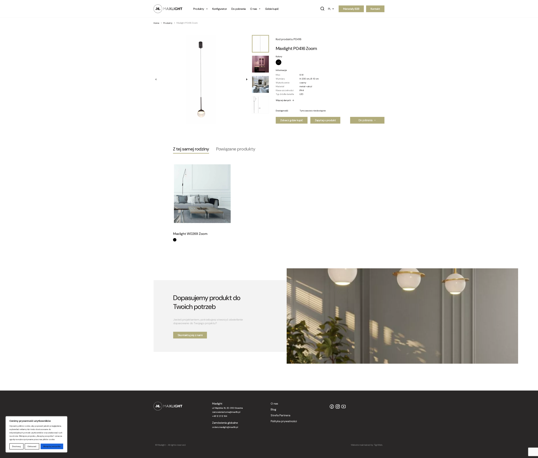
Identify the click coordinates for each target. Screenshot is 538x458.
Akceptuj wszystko (52, 446)
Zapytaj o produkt (325, 120)
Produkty (198, 9)
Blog (273, 409)
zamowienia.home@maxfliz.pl (226, 412)
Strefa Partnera (280, 415)
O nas (253, 9)
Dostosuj (16, 446)
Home (156, 23)
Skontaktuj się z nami (190, 335)
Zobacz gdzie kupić (291, 120)
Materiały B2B (351, 9)
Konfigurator (219, 9)
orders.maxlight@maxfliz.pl (225, 427)
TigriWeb (378, 444)
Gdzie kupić (272, 9)
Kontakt (375, 9)
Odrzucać (31, 446)
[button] (332, 8)
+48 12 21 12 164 (219, 416)
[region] (36, 434)
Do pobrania (238, 9)
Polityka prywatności (284, 421)
